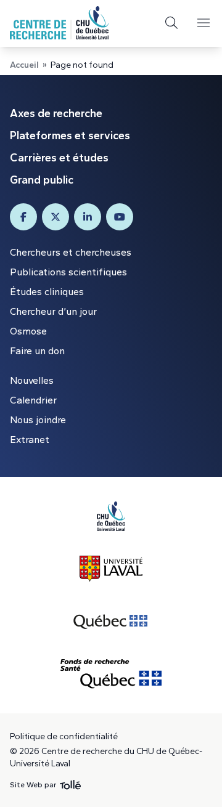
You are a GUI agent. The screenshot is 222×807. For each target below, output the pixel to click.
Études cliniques (47, 292)
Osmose (28, 331)
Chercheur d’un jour (53, 311)
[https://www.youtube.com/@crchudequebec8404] (119, 216)
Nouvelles (32, 380)
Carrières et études (59, 157)
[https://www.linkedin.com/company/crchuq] (87, 216)
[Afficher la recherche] (171, 22)
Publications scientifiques (68, 272)
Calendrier (33, 400)
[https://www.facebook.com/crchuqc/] (23, 216)
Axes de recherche (56, 113)
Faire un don (37, 351)
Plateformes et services (70, 135)
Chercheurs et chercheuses (70, 252)
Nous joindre (38, 420)
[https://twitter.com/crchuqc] (55, 216)
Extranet (29, 439)
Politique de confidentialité (64, 736)
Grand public (41, 180)
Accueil (24, 65)
